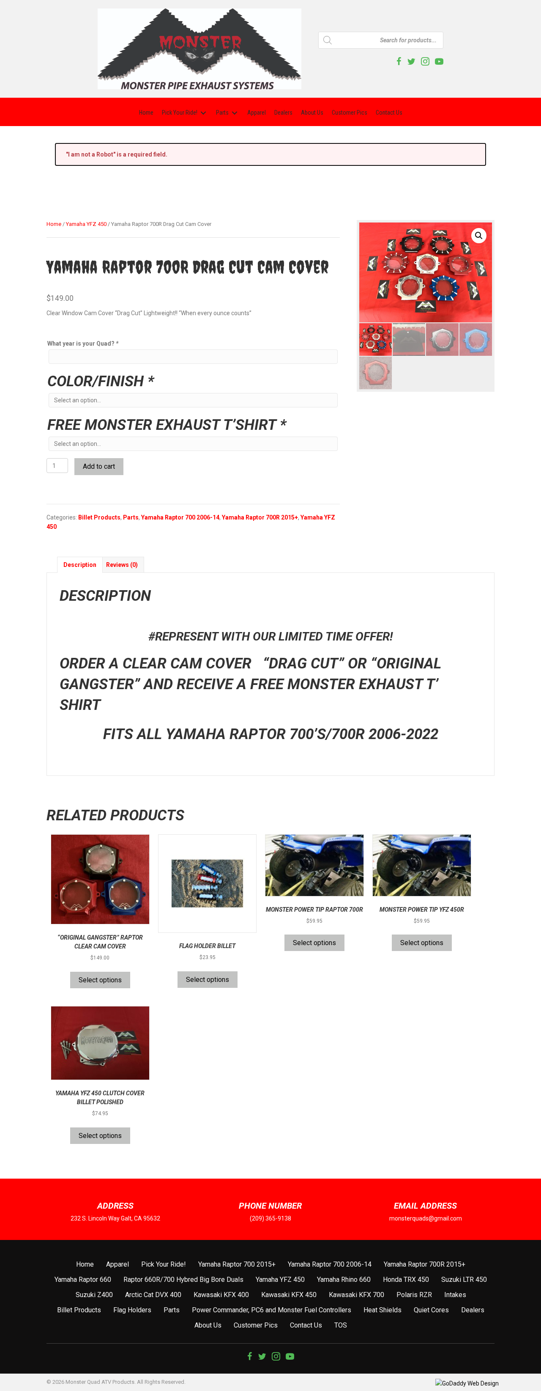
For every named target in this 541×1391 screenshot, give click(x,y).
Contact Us (306, 1325)
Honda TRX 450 (406, 1280)
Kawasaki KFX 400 (221, 1295)
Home (53, 224)
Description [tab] (79, 564)
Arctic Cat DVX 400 (153, 1295)
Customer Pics (256, 1325)
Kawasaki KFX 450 (289, 1295)
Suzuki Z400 (94, 1295)
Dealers (472, 1310)
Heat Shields (382, 1310)
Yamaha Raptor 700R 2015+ (260, 517)
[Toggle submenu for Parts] (235, 113)
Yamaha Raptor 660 (83, 1280)
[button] (478, 235)
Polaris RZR (414, 1295)
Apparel (117, 1264)
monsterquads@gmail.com (425, 1218)
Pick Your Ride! (163, 1264)
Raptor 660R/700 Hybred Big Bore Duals (183, 1280)
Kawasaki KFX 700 (356, 1295)
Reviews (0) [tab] (122, 564)
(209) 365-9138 (270, 1218)
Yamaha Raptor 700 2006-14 (180, 517)
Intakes (455, 1295)
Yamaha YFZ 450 (86, 224)
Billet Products (99, 517)
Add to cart (99, 466)
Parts (131, 517)
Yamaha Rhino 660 (344, 1280)
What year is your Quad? (82, 343)
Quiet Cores (431, 1310)
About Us (207, 1325)
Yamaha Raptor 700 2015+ (237, 1264)
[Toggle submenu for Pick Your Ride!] (203, 113)
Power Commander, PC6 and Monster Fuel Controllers (271, 1310)
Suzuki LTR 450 (464, 1280)
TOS (340, 1325)
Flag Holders (132, 1310)
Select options (100, 980)
